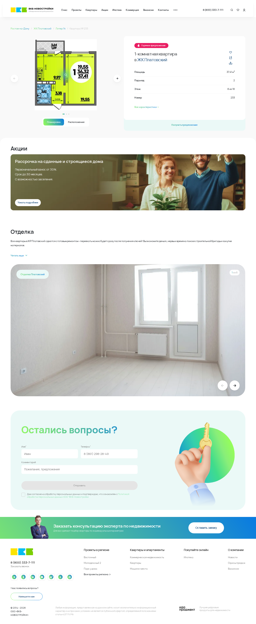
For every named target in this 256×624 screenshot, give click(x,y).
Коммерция (132, 10)
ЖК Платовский (43, 28)
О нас (64, 10)
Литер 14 (61, 28)
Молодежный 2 (92, 563)
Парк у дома (90, 568)
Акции (104, 10)
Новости (233, 557)
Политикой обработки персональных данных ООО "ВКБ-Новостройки (78, 495)
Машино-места (139, 568)
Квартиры (91, 10)
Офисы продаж (236, 563)
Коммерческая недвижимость (147, 557)
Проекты (76, 10)
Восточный (90, 557)
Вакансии (148, 10)
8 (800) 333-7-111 (213, 10)
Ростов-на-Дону (20, 28)
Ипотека (117, 10)
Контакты (163, 10)
